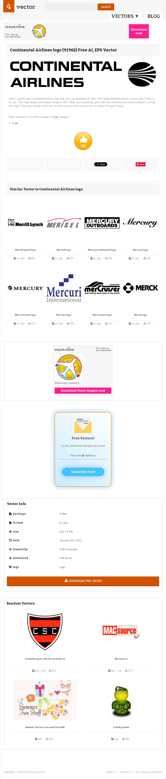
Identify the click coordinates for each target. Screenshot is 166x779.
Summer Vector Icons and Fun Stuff (45, 727)
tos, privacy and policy (149, 772)
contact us (126, 772)
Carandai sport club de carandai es (45, 659)
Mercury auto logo (25, 315)
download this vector (85, 581)
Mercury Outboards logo (102, 250)
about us (111, 772)
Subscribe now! (83, 471)
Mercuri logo (63, 315)
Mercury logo (140, 250)
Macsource (121, 659)
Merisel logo (64, 250)
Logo (56, 116)
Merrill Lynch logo (25, 250)
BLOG (153, 16)
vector (25, 6)
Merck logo (140, 315)
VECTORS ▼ (125, 16)
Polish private (121, 727)
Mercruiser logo (102, 315)
